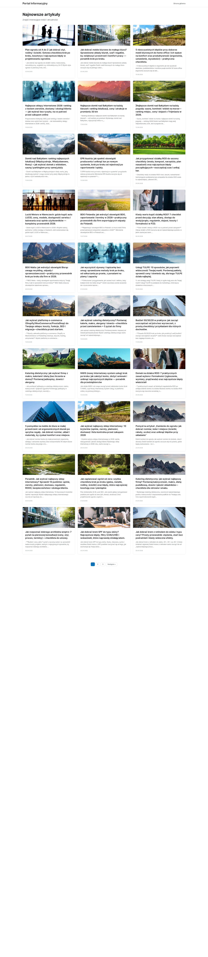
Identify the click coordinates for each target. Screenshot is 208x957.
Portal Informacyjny (35, 3)
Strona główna (179, 3)
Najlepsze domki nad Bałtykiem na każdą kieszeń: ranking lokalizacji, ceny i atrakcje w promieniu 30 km (103, 108)
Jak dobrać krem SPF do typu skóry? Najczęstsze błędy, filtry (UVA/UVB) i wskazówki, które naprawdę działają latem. (102, 535)
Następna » (112, 564)
